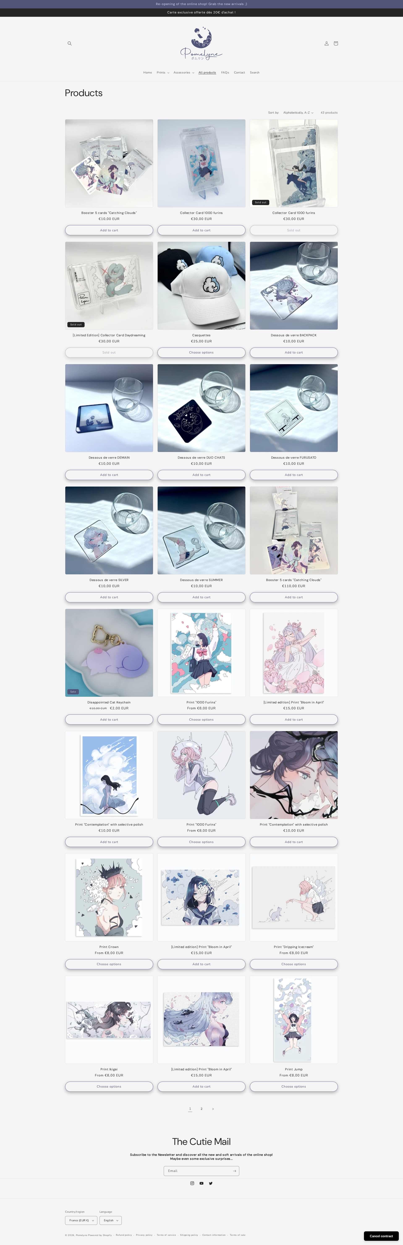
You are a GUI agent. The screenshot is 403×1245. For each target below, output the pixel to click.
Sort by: (273, 113)
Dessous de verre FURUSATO (294, 458)
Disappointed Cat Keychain (109, 702)
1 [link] (190, 1108)
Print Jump (293, 1069)
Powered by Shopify (100, 1235)
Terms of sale (238, 1235)
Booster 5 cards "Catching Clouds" (109, 213)
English (109, 1220)
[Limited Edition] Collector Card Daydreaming (109, 335)
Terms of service (166, 1235)
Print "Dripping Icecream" (294, 947)
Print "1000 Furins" (201, 702)
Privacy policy (144, 1235)
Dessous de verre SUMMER (201, 580)
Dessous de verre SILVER (109, 580)
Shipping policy (189, 1235)
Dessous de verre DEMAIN (109, 458)
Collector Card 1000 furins (201, 213)
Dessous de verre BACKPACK (294, 335)
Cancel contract (381, 1236)
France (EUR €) (79, 1220)
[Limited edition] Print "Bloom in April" (294, 702)
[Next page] (212, 1109)
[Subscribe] (234, 1171)
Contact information (214, 1235)
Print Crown (109, 947)
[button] (69, 43)
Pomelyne (82, 1235)
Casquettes (201, 335)
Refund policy (124, 1235)
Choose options (201, 352)
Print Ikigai (109, 1069)
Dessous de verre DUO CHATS (201, 458)
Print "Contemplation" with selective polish (109, 825)
